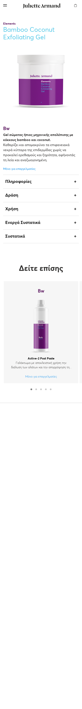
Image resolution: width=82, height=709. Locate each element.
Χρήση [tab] (11, 209)
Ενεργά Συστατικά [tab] (22, 223)
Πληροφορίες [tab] (18, 182)
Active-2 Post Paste (41, 358)
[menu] (5, 5)
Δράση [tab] (11, 195)
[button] (75, 3)
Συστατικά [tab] (15, 236)
